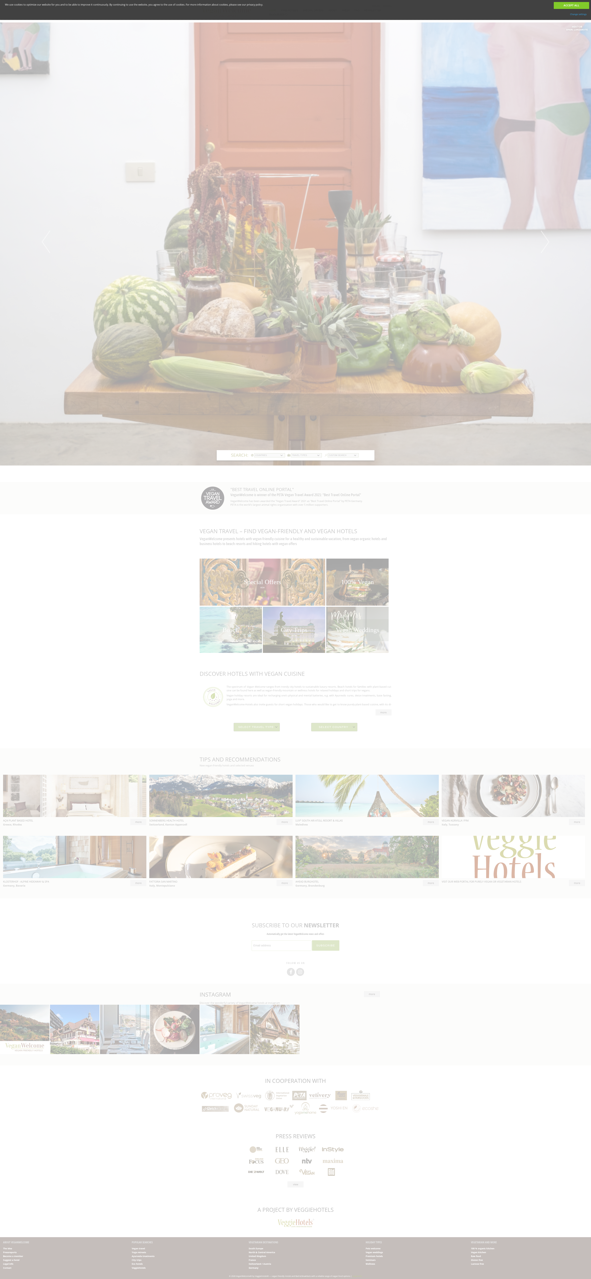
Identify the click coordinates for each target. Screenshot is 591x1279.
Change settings (578, 14)
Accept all (571, 5)
